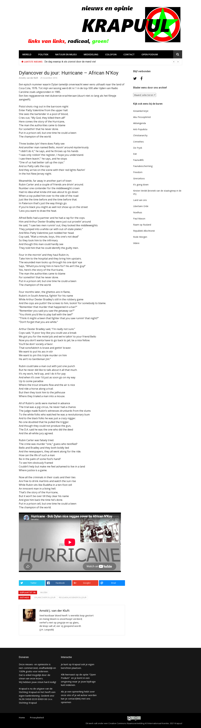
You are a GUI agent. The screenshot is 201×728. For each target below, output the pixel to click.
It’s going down (141, 184)
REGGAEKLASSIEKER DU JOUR (72, 597)
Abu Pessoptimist (142, 117)
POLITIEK (43, 54)
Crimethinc (138, 141)
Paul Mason (139, 218)
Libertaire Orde (140, 206)
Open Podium (149, 54)
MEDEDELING (91, 54)
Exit (135, 153)
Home (22, 717)
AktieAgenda (139, 123)
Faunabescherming (142, 166)
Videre (136, 243)
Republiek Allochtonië (144, 230)
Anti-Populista (140, 129)
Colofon (111, 54)
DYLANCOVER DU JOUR (44, 597)
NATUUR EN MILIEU (66, 54)
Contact (129, 54)
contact (72, 698)
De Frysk (137, 147)
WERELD (26, 54)
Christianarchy (140, 135)
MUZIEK (44, 592)
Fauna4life (138, 159)
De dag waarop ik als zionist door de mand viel (70, 61)
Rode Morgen (140, 236)
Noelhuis (137, 212)
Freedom (137, 172)
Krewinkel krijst (140, 110)
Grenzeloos (139, 178)
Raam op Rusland (142, 224)
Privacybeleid (37, 717)
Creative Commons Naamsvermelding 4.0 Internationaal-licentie (138, 723)
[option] (112, 61)
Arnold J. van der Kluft (28, 78)
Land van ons (140, 200)
